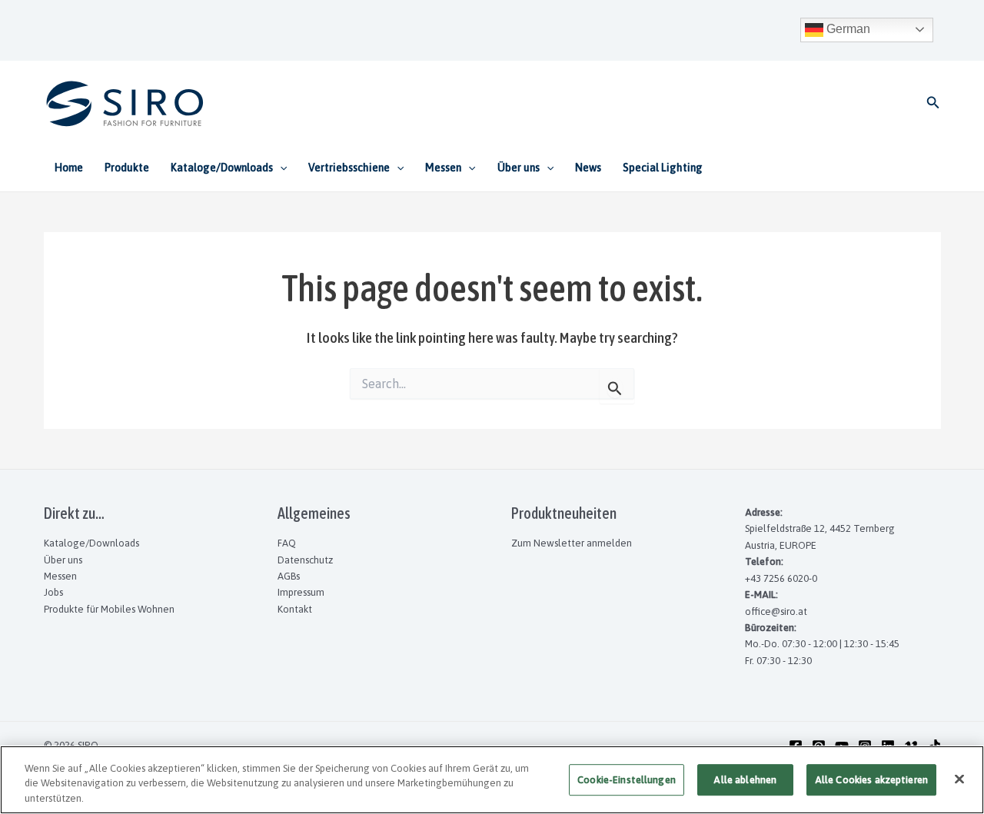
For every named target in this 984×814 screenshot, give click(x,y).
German (846, 28)
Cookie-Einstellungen (626, 780)
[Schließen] (959, 779)
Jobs (53, 592)
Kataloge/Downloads (91, 543)
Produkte (127, 167)
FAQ (287, 543)
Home (69, 167)
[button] (933, 102)
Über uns (63, 560)
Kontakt (295, 609)
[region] (492, 780)
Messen (60, 576)
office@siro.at (776, 611)
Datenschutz (305, 560)
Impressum (301, 592)
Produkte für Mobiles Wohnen (109, 609)
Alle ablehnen (744, 780)
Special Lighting (663, 167)
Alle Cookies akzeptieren (871, 780)
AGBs (289, 576)
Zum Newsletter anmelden (571, 543)
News (588, 167)
